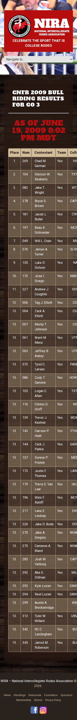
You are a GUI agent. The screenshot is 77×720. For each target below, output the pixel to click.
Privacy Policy (53, 700)
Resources (35, 695)
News (7, 695)
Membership (23, 700)
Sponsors (66, 695)
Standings (20, 695)
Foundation (51, 695)
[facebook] (34, 710)
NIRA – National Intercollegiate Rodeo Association (37, 681)
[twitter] (43, 710)
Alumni (38, 700)
